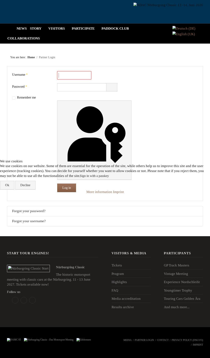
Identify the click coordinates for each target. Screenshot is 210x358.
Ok (7, 185)
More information (99, 192)
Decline (25, 185)
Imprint (118, 192)
